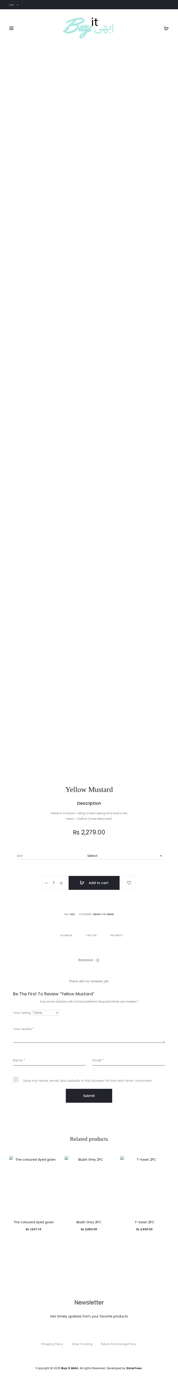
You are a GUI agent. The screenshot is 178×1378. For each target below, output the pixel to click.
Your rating (23, 1012)
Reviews (88, 960)
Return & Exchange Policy (119, 1344)
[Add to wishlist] (129, 883)
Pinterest (116, 935)
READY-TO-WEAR (103, 914)
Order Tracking (82, 1344)
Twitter (91, 935)
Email (98, 1060)
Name (19, 1060)
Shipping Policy (52, 1344)
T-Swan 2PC (144, 1222)
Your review (23, 1029)
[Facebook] (84, 1354)
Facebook (66, 935)
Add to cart (98, 883)
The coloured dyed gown (33, 1222)
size (20, 855)
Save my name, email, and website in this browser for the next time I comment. (88, 1080)
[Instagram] (94, 1354)
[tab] (89, 960)
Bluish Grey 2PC (88, 1222)
